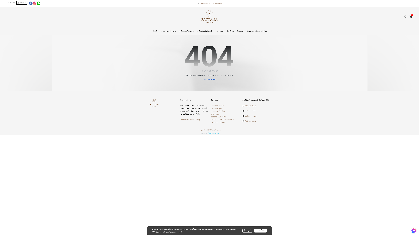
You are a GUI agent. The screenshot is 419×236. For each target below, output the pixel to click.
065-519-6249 (206, 3)
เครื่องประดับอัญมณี (218, 122)
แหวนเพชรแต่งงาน (217, 105)
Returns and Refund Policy (190, 119)
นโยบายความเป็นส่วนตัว (163, 232)
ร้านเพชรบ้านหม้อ (192, 105)
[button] (405, 17)
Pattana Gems (250, 110)
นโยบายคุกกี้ (178, 232)
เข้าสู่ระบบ (12, 3)
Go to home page (210, 79)
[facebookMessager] (413, 230)
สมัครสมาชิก (23, 3)
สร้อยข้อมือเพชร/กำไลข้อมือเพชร (222, 119)
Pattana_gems (250, 121)
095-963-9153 (217, 3)
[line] (38, 3)
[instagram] (34, 3)
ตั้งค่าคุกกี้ (247, 231)
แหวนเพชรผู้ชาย (216, 108)
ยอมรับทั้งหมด (260, 231)
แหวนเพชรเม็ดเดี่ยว (218, 111)
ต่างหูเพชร (215, 114)
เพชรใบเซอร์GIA (191, 108)
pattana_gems (251, 116)
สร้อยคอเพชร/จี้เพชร (218, 116)
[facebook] (31, 3)
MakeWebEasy (214, 133)
